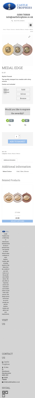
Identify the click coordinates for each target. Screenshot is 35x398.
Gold (23, 89)
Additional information (9, 160)
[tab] (9, 160)
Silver (23, 94)
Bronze (23, 98)
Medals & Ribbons (16, 153)
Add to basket (17, 141)
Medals (9, 153)
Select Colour (5, 91)
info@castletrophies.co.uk (12, 382)
